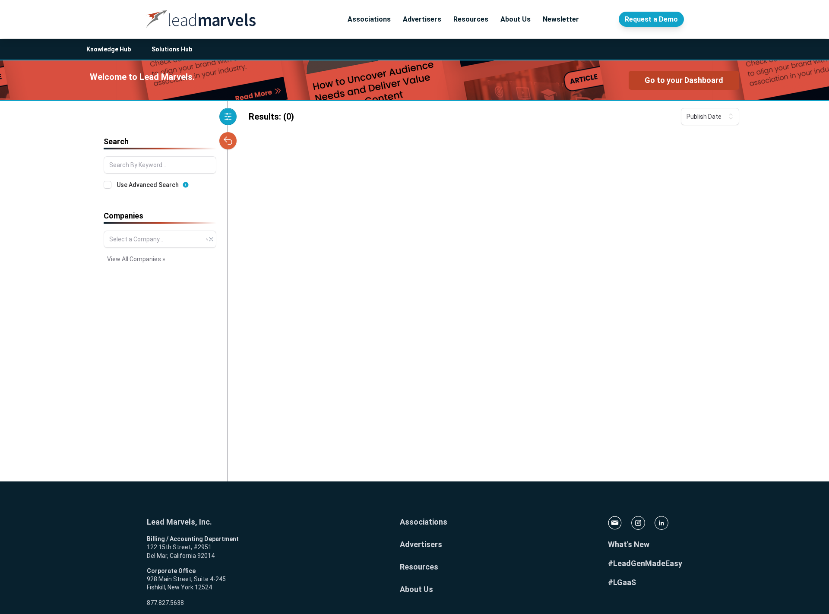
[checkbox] (107, 185)
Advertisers (422, 19)
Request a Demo (651, 19)
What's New (628, 544)
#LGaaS (622, 582)
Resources (470, 19)
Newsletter (561, 19)
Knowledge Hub (108, 49)
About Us (515, 19)
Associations (369, 19)
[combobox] (160, 239)
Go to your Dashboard (684, 80)
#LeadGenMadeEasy (645, 563)
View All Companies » (136, 259)
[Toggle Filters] (228, 116)
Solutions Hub (172, 49)
